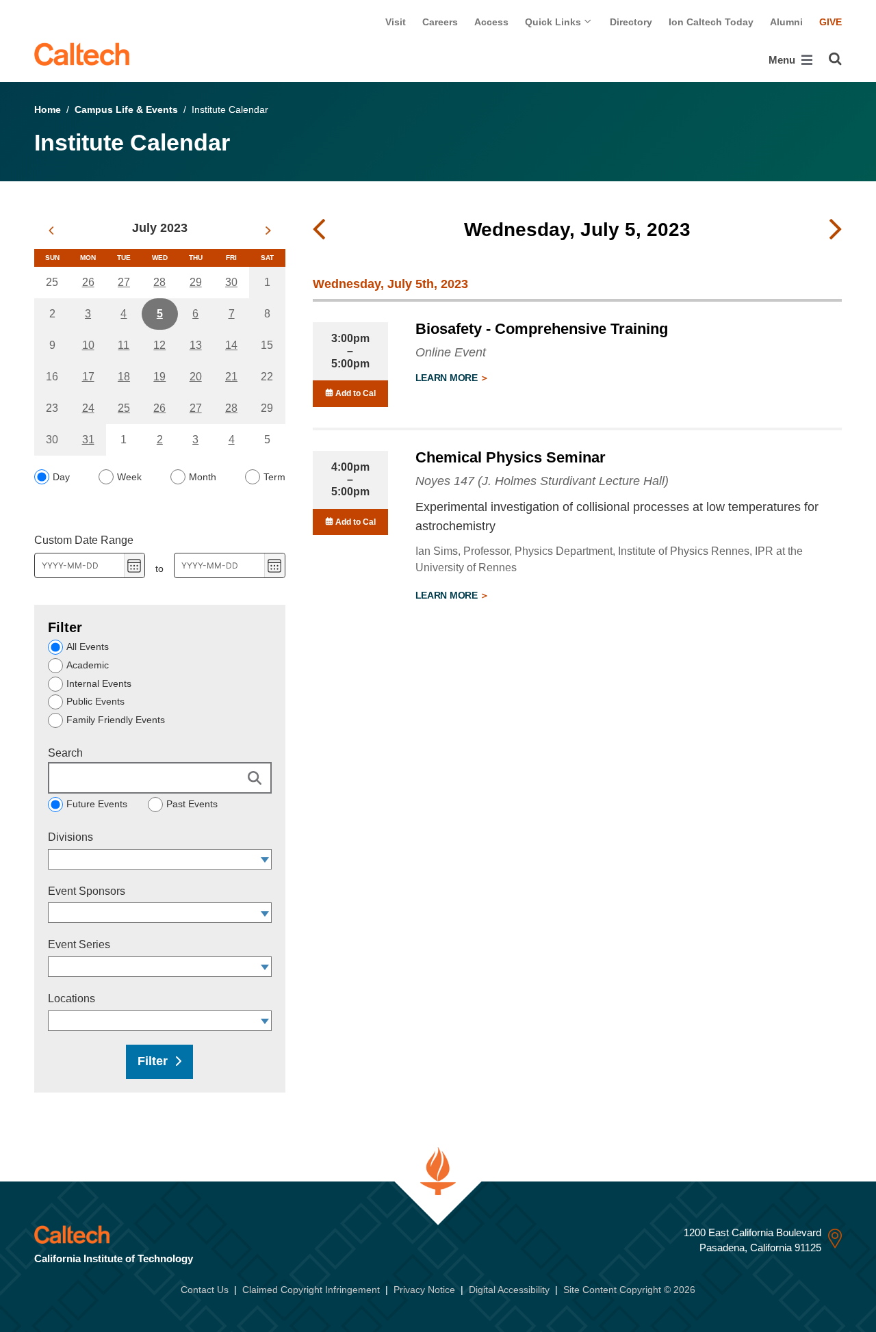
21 (231, 376)
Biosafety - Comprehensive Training (541, 328)
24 (88, 408)
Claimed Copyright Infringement (311, 1289)
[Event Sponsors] (265, 912)
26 (88, 282)
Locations (71, 998)
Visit (395, 21)
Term (274, 476)
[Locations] (265, 1020)
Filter (153, 1061)
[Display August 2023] (268, 230)
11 (123, 345)
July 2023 (160, 228)
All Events (87, 646)
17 (88, 376)
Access (491, 21)
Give (830, 21)
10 (88, 345)
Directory (631, 21)
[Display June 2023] (51, 230)
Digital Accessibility (509, 1289)
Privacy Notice (424, 1289)
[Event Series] (265, 966)
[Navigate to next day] (835, 230)
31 (88, 439)
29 (196, 282)
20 (196, 376)
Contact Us (205, 1289)
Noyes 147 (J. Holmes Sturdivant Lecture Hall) (542, 481)
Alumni (786, 21)
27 (124, 282)
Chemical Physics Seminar (510, 457)
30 (231, 282)
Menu (783, 60)
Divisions (70, 837)
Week (129, 476)
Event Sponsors (86, 891)
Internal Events (98, 683)
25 (124, 408)
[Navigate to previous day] (319, 230)
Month (202, 476)
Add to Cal (354, 393)
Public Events (95, 701)
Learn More (447, 377)
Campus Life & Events (126, 109)
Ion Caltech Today (711, 21)
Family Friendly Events (115, 719)
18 (124, 376)
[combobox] (153, 859)
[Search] (835, 59)
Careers (440, 21)
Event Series (79, 944)
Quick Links (554, 21)
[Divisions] (265, 859)
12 (159, 345)
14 (231, 345)
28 (159, 282)
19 (159, 376)
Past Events (192, 803)
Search (65, 753)
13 (196, 345)
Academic (87, 665)
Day (61, 476)
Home (47, 109)
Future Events (96, 803)
